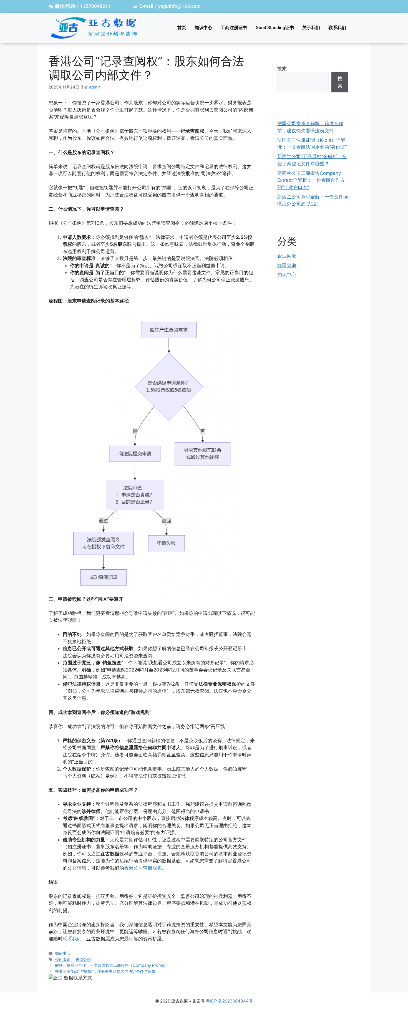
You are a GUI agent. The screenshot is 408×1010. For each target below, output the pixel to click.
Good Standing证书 (275, 27)
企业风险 (286, 256)
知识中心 (203, 27)
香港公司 (83, 959)
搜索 (282, 68)
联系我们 (337, 27)
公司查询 (62, 959)
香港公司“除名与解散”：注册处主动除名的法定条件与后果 (105, 971)
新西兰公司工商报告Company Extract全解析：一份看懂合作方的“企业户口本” (311, 180)
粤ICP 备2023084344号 (229, 1001)
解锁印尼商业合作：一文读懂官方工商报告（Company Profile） (111, 965)
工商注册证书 (234, 27)
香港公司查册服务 (143, 868)
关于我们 (311, 27)
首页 (181, 27)
